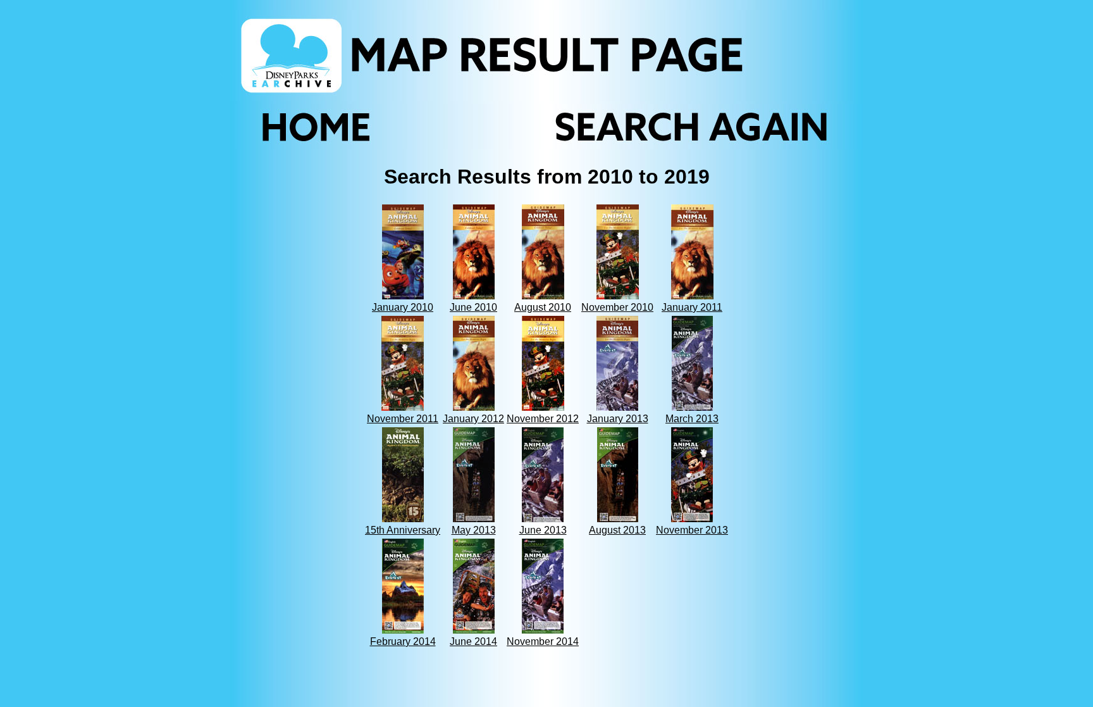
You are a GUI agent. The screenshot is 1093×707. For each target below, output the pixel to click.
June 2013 (543, 530)
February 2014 (403, 641)
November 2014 (543, 641)
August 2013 (617, 530)
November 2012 (543, 418)
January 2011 (692, 307)
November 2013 (692, 530)
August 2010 (542, 307)
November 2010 (617, 307)
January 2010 (402, 307)
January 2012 (473, 418)
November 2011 (402, 418)
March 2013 (692, 418)
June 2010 (473, 307)
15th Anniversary (402, 530)
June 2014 (473, 641)
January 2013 (617, 418)
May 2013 (474, 530)
